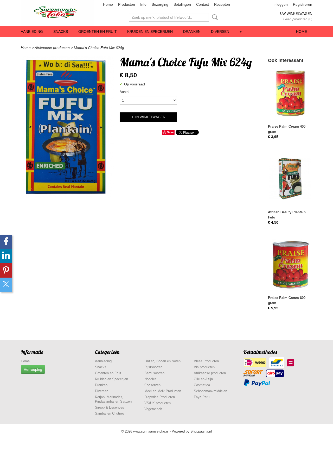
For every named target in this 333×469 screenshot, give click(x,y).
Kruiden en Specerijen (150, 31)
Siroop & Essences (109, 407)
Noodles (150, 379)
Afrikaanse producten (52, 48)
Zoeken (214, 17)
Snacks (60, 31)
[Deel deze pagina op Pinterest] (6, 270)
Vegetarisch (153, 409)
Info (143, 4)
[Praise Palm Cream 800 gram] (290, 264)
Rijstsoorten (153, 367)
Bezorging (160, 4)
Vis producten (204, 367)
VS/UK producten (157, 403)
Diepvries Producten (159, 397)
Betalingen (182, 4)
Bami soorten (154, 373)
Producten (126, 4)
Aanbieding (32, 31)
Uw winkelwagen (296, 14)
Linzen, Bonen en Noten (162, 361)
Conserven (152, 385)
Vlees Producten (206, 361)
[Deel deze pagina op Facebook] (6, 242)
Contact (202, 4)
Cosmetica (202, 385)
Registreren (302, 4)
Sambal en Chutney (110, 413)
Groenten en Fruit (97, 31)
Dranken (192, 31)
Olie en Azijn (203, 379)
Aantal (124, 92)
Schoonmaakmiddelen (210, 391)
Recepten (222, 4)
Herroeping (33, 369)
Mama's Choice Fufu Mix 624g (99, 48)
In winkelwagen (150, 117)
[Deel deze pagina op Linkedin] (6, 256)
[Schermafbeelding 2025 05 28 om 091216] (67, 127)
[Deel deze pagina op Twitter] (6, 285)
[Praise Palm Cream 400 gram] (290, 93)
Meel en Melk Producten (162, 391)
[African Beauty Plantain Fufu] (290, 178)
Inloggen (280, 4)
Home (108, 4)
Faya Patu (201, 397)
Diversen (220, 31)
